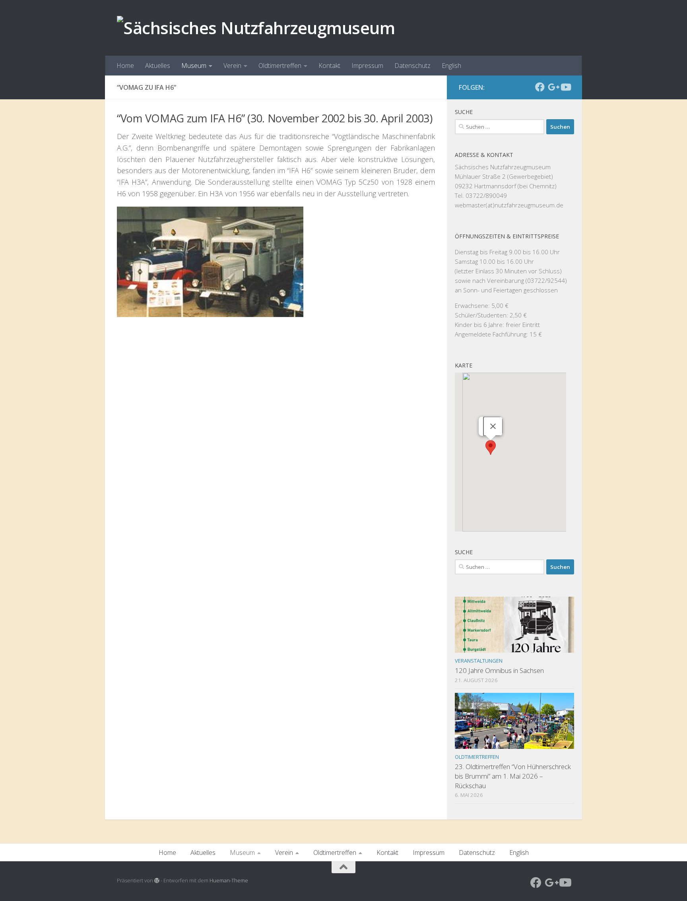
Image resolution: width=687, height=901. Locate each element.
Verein (232, 65)
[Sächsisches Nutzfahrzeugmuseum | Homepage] (256, 28)
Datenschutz (412, 65)
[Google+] (552, 87)
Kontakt (329, 65)
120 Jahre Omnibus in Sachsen (499, 670)
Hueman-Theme (229, 880)
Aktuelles (157, 65)
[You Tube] (565, 87)
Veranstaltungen (479, 660)
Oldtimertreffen (279, 65)
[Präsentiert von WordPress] (156, 880)
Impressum (367, 65)
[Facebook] (540, 87)
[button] (490, 447)
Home (125, 65)
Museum (193, 65)
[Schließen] (493, 426)
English (451, 65)
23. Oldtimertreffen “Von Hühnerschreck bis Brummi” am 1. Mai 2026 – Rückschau (513, 776)
